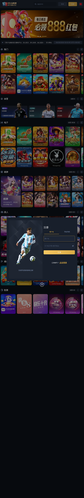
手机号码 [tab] (67, 232)
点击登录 (63, 263)
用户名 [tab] (51, 232)
